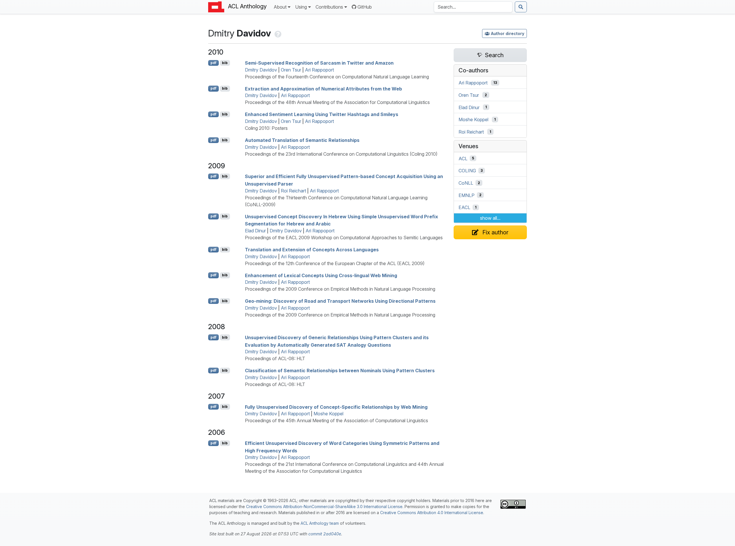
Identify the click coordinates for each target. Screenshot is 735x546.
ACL (463, 158)
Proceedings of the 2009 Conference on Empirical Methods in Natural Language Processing (340, 289)
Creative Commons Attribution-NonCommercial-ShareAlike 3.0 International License (324, 506)
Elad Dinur (255, 231)
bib (225, 63)
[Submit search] (521, 6)
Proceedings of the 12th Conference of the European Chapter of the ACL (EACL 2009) (335, 263)
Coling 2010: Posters (266, 128)
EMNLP (467, 195)
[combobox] (473, 6)
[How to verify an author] (277, 33)
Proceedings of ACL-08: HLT (275, 358)
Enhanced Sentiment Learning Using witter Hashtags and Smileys (321, 114)
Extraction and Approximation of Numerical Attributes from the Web (323, 88)
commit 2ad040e (324, 533)
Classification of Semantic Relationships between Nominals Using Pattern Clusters (340, 370)
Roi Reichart (293, 191)
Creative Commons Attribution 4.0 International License (431, 512)
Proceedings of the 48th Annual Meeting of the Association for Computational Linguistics (337, 102)
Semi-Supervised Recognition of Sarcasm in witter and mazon (319, 63)
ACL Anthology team (320, 523)
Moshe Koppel (328, 413)
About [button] (280, 7)
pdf (213, 63)
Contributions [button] (329, 7)
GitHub (364, 7)
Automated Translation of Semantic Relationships (302, 140)
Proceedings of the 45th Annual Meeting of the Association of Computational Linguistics (336, 420)
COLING (467, 170)
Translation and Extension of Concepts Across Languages (312, 249)
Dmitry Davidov (261, 70)
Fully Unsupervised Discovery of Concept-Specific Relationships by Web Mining (336, 407)
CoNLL (466, 183)
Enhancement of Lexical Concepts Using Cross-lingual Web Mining (321, 275)
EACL (464, 207)
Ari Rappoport (319, 70)
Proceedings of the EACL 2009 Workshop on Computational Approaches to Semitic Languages (344, 237)
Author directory (507, 33)
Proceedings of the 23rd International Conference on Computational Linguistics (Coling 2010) (341, 154)
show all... (490, 218)
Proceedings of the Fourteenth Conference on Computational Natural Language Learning (337, 77)
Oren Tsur (291, 70)
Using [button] (301, 7)
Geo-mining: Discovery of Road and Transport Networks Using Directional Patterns (340, 301)
